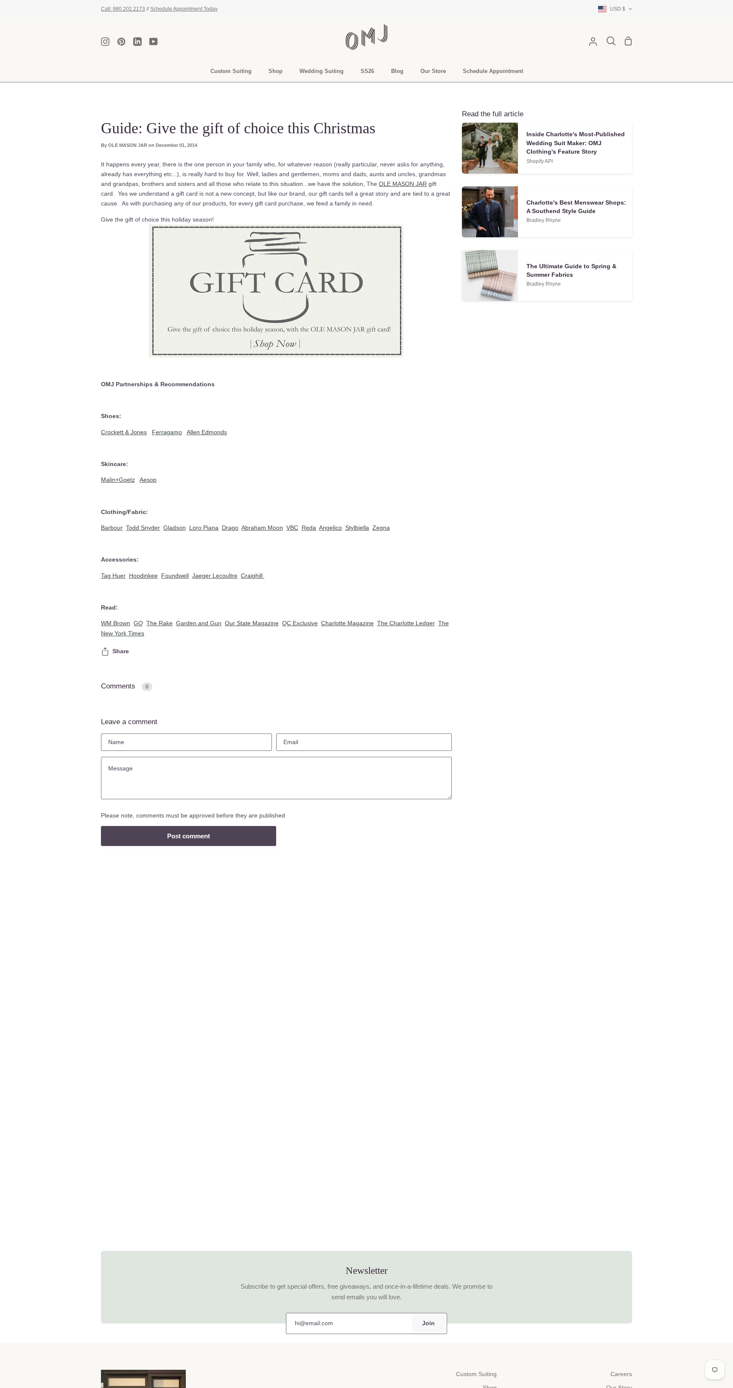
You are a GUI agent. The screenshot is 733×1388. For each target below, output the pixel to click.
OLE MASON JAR (403, 183)
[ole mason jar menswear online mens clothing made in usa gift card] (276, 291)
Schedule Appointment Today (184, 8)
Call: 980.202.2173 (123, 8)
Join (428, 1323)
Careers (621, 1374)
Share (120, 651)
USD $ (617, 8)
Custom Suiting (476, 1374)
